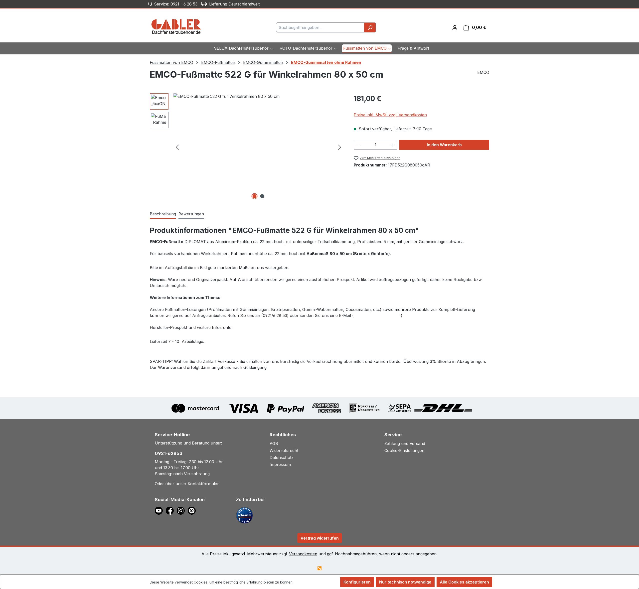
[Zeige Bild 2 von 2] (262, 196)
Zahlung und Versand (404, 443)
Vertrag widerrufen (320, 538)
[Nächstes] (339, 147)
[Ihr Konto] (455, 27)
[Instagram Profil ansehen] (182, 510)
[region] (247, 147)
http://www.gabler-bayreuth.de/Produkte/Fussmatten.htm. (289, 327)
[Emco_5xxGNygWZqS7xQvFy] (258, 147)
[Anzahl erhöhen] (392, 145)
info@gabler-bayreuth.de (377, 315)
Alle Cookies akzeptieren (464, 582)
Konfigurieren (357, 582)
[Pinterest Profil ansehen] (192, 510)
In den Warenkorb (444, 144)
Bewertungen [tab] (191, 213)
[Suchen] (370, 27)
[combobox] (320, 27)
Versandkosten (303, 553)
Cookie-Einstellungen (404, 450)
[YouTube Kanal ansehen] (160, 510)
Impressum (280, 464)
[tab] (163, 214)
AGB (274, 443)
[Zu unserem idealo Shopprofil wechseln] (244, 514)
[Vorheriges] (177, 147)
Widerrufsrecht (284, 450)
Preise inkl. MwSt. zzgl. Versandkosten (390, 114)
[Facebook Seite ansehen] (171, 510)
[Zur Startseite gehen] (176, 26)
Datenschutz (282, 457)
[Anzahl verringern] (359, 145)
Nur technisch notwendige (405, 582)
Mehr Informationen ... (311, 582)
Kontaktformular (203, 483)
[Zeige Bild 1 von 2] (255, 196)
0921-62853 (168, 453)
